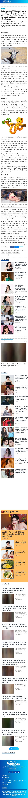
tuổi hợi (3, 252)
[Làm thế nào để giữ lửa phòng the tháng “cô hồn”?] (7, 558)
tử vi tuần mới (8, 252)
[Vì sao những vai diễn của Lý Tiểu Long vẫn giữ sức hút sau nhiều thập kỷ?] (7, 400)
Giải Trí (3, 8)
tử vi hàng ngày (16, 252)
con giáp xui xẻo (13, 254)
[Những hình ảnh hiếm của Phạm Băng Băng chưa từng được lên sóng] (7, 473)
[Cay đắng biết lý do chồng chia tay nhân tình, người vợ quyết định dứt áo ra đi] (8, 723)
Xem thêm (14, 749)
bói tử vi (23, 250)
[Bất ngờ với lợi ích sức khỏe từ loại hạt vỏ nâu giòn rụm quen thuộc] (7, 578)
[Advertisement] (14, 494)
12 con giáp (18, 250)
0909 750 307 (5, 784)
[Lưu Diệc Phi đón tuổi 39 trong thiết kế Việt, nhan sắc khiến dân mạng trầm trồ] (7, 390)
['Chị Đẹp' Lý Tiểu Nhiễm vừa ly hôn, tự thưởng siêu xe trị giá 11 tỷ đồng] (7, 463)
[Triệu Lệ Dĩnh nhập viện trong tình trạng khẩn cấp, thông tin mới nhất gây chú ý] (7, 380)
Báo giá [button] (4, 787)
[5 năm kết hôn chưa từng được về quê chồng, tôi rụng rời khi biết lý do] (8, 705)
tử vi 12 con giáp (5, 254)
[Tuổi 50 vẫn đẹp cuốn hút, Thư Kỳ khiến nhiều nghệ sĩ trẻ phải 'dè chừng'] (7, 453)
